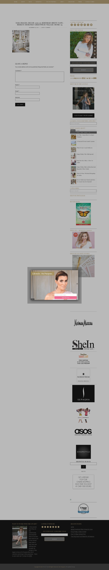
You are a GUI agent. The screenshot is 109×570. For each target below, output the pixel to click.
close (33, 299)
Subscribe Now (65, 297)
